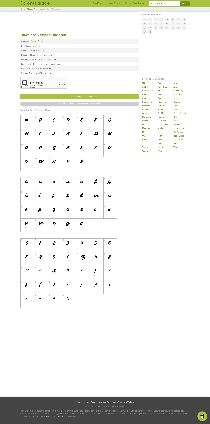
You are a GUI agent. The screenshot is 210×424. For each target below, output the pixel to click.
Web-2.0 (146, 151)
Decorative (147, 102)
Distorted (146, 106)
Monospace (178, 128)
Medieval (177, 124)
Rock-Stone (178, 136)
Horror (145, 121)
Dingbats (162, 102)
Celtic (160, 94)
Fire (175, 109)
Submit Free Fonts (134, 3)
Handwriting (163, 117)
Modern (161, 128)
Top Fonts (98, 3)
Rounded (146, 140)
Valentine (162, 147)
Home (23, 9)
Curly (175, 98)
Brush (160, 91)
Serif (175, 143)
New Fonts (114, 3)
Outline (145, 136)
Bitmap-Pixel (148, 91)
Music (145, 132)
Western (161, 151)
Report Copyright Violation (123, 402)
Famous (145, 109)
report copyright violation (56, 416)
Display (176, 102)
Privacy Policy (89, 402)
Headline (177, 117)
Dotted (161, 106)
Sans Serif (178, 140)
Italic (175, 121)
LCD (144, 124)
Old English (163, 132)
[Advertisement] (79, 23)
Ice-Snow (162, 121)
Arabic (145, 87)
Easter (176, 106)
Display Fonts (32, 9)
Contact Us (104, 402)
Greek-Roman (179, 113)
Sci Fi (144, 143)
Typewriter (146, 147)
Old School (178, 132)
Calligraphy (178, 91)
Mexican (146, 128)
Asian (175, 87)
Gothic (145, 113)
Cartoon (145, 94)
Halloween (146, 117)
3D (143, 83)
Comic (145, 98)
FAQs (77, 402)
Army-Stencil (163, 87)
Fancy (160, 109)
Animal (176, 83)
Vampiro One (45, 9)
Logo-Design (163, 124)
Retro (160, 136)
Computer (162, 98)
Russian (161, 140)
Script (160, 143)
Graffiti (161, 113)
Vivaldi (176, 147)
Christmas (177, 94)
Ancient (161, 83)
